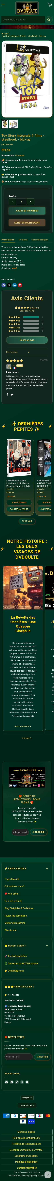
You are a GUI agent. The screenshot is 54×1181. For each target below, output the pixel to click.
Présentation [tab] (8, 239)
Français (25, 1098)
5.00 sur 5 (34, 307)
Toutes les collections (15, 915)
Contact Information (27, 1168)
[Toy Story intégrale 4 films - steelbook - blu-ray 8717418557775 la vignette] (5, 124)
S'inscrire (38, 832)
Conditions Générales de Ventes (26, 1150)
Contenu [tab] (23, 239)
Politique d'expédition (26, 1161)
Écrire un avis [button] (27, 340)
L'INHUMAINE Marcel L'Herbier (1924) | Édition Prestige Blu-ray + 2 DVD (18, 483)
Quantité (12, 196)
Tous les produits (13, 901)
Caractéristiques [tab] (39, 239)
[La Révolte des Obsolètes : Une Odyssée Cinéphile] (23, 587)
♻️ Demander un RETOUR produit (21, 963)
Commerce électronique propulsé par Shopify (27, 1175)
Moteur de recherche (14, 923)
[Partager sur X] (9, 285)
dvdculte (9, 144)
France (26, 1105)
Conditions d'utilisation (26, 1156)
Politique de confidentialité (26, 1138)
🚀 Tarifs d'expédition (15, 956)
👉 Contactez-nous (14, 970)
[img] (14, 361)
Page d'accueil (11, 879)
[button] (14, 317)
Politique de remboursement (26, 1143)
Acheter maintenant (27, 222)
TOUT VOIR (27, 521)
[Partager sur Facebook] (3, 285)
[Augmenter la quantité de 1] (30, 201)
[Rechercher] (49, 19)
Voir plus (26, 738)
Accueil (4, 33)
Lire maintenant (21, 726)
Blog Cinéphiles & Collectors (18, 908)
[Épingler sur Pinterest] (20, 285)
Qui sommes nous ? (14, 886)
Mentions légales (26, 1131)
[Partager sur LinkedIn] (14, 285)
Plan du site (10, 930)
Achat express (19, 502)
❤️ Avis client (11, 893)
